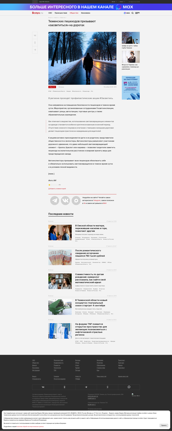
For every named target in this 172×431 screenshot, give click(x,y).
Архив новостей (123, 376)
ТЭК (55, 370)
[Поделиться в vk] (35, 35)
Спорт (77, 365)
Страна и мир (101, 368)
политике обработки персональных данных (30, 426)
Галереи (56, 376)
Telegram (97, 200)
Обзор (77, 363)
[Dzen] (107, 387)
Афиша (120, 365)
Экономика (85, 13)
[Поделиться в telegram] (35, 49)
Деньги (34, 365)
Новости (56, 17)
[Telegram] (86, 387)
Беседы (77, 360)
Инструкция (36, 370)
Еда (98, 370)
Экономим (100, 360)
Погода (77, 370)
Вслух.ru (37, 13)
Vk (84, 203)
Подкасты (57, 365)
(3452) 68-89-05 (93, 396)
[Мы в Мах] (127, 13)
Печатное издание (59, 379)
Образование (101, 365)
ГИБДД (77, 379)
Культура (121, 363)
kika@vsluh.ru (92, 404)
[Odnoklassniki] (64, 387)
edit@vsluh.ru (92, 398)
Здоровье (121, 368)
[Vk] (43, 387)
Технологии (57, 368)
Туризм (77, 368)
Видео (34, 376)
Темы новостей (101, 376)
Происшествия (61, 13)
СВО (50, 13)
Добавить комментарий (57, 188)
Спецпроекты (36, 379)
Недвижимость (58, 363)
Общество (74, 13)
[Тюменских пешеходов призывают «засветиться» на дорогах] (82, 58)
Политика (100, 363)
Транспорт (121, 360)
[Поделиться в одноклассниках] (35, 42)
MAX (105, 203)
